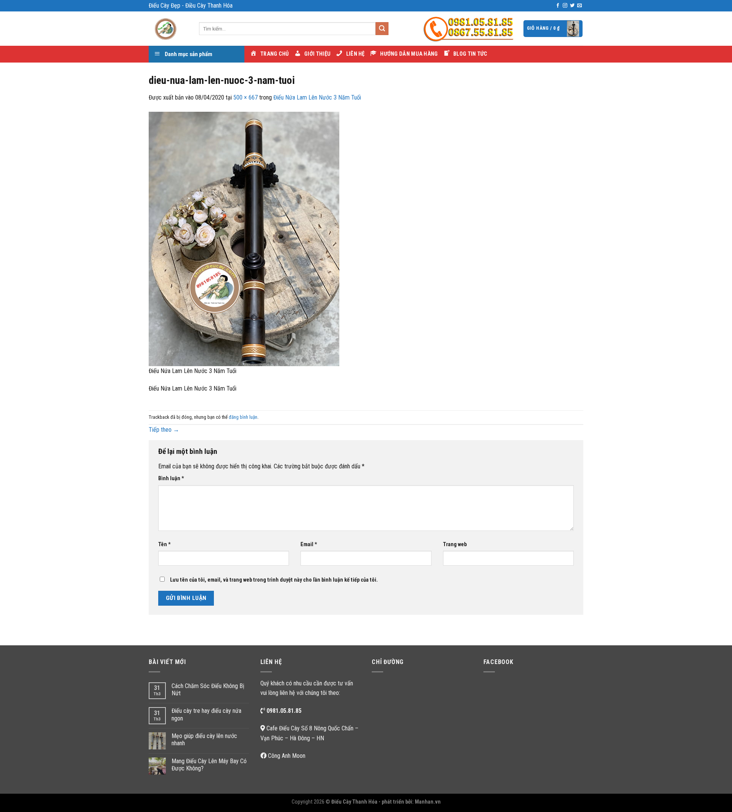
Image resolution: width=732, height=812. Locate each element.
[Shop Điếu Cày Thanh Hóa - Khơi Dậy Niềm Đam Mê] (168, 28)
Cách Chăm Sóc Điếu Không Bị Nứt (208, 689)
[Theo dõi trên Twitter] (572, 5)
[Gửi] (382, 28)
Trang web (455, 544)
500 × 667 (245, 97)
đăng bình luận (243, 417)
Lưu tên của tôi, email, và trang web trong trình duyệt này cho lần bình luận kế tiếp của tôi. (274, 580)
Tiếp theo (164, 429)
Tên (164, 544)
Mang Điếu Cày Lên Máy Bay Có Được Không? (209, 764)
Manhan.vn (428, 802)
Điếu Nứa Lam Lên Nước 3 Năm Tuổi (317, 97)
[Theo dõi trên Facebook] (557, 5)
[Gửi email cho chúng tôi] (579, 5)
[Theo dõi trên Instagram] (565, 5)
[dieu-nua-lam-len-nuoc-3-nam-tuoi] (244, 238)
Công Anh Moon (286, 755)
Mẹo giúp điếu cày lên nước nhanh (204, 739)
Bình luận (171, 478)
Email (308, 544)
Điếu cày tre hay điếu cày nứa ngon (206, 714)
